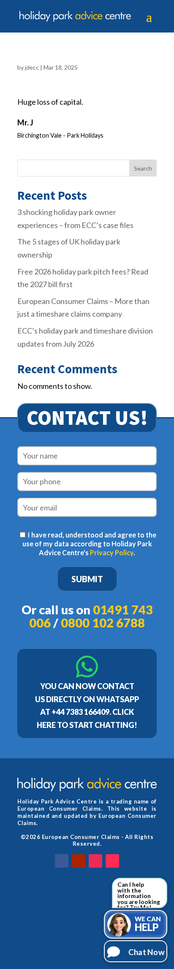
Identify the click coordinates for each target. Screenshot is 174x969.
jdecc (32, 67)
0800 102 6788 (103, 622)
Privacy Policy (111, 552)
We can (148, 924)
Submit (87, 579)
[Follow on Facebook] (61, 861)
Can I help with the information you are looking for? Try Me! (138, 894)
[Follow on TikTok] (112, 861)
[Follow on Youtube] (78, 861)
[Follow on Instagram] (95, 861)
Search (143, 168)
